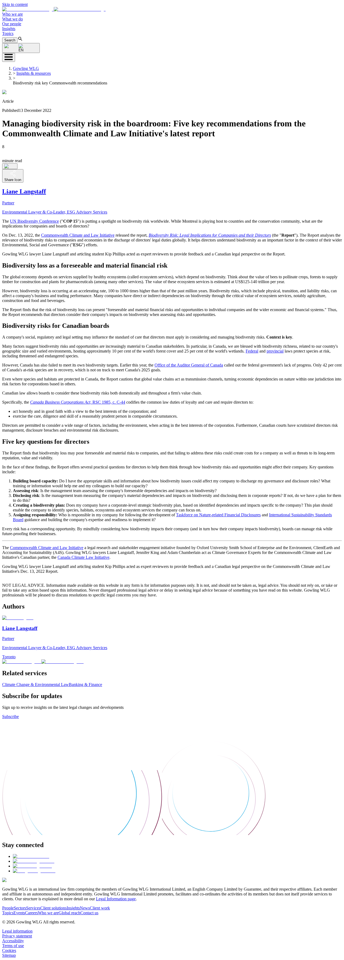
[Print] (9, 166)
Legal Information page (116, 899)
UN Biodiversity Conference (34, 221)
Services (33, 908)
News (85, 908)
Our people (11, 24)
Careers (31, 913)
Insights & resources (33, 73)
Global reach (69, 913)
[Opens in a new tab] (31, 856)
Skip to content (15, 4)
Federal (252, 351)
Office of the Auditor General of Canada (189, 365)
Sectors (20, 908)
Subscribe (10, 716)
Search (9, 40)
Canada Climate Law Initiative (83, 557)
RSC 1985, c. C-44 (77, 402)
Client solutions (53, 908)
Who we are (12, 14)
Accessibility (13, 940)
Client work (100, 908)
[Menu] (8, 57)
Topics (7, 33)
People (8, 908)
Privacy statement (17, 936)
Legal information (17, 931)
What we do (12, 19)
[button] (54, 9)
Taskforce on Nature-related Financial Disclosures (218, 515)
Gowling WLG (26, 68)
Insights (8, 28)
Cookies (9, 950)
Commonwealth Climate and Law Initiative (77, 235)
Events (19, 913)
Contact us (89, 913)
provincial (275, 351)
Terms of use (13, 945)
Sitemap (9, 955)
